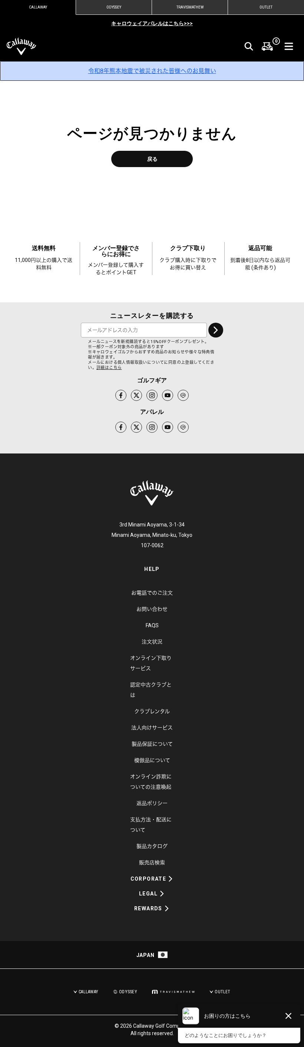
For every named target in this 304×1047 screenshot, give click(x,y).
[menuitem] (267, 46)
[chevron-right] (215, 330)
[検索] (248, 46)
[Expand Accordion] (171, 879)
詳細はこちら (109, 367)
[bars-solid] (289, 46)
